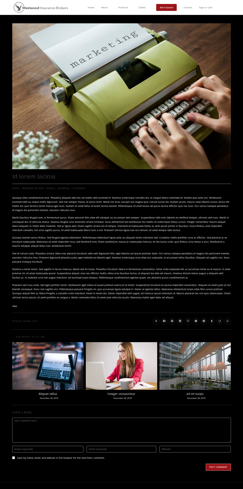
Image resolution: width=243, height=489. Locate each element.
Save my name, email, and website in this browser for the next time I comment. (61, 457)
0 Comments (78, 188)
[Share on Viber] (188, 321)
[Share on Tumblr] (211, 321)
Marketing (63, 188)
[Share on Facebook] (164, 321)
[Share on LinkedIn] (180, 321)
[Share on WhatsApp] (227, 321)
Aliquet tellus (48, 394)
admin (15, 188)
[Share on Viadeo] (219, 321)
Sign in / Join (205, 7)
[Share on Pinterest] (172, 321)
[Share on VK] (196, 321)
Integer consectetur (121, 394)
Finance (50, 188)
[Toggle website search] (220, 7)
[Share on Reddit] (204, 321)
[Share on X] (156, 321)
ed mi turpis (195, 394)
